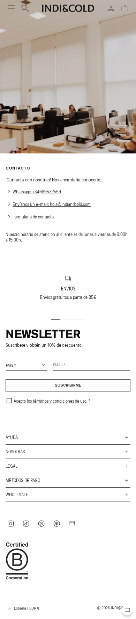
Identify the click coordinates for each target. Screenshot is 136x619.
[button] (11, 8)
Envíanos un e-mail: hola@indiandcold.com (52, 204)
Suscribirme (68, 385)
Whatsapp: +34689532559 (37, 191)
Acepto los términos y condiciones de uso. (51, 401)
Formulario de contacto (33, 216)
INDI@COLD (120, 607)
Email (58, 364)
